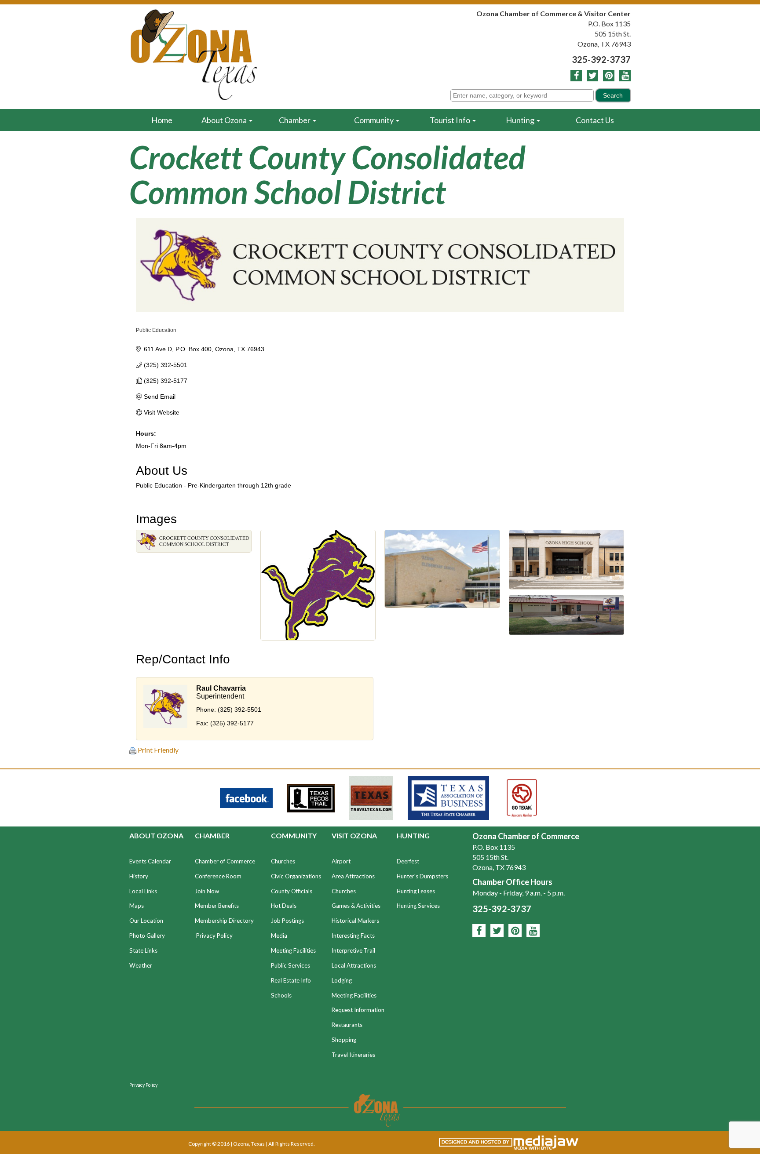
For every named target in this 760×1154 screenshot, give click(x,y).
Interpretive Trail (353, 950)
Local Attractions (354, 965)
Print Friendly (157, 750)
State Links (143, 950)
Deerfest (408, 861)
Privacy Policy (214, 935)
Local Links (143, 891)
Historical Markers (355, 920)
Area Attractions (353, 876)
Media (279, 935)
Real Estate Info (291, 980)
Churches (283, 861)
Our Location (146, 920)
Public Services (290, 965)
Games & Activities (356, 905)
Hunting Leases (416, 891)
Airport (341, 861)
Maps (136, 905)
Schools (281, 995)
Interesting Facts (353, 935)
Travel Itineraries (353, 1054)
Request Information (358, 1009)
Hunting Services (418, 905)
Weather (140, 965)
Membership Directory (224, 920)
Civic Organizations (296, 876)
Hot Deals (283, 905)
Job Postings (287, 920)
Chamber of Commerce (225, 861)
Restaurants (347, 1024)
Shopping (344, 1039)
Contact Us (595, 120)
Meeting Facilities (293, 950)
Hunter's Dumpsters (422, 876)
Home (161, 120)
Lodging (342, 980)
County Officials (291, 891)
